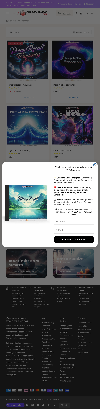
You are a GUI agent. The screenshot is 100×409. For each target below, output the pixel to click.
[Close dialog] (94, 164)
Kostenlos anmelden (74, 239)
